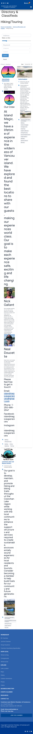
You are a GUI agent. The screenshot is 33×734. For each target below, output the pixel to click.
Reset (5, 59)
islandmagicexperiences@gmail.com (9, 397)
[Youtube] (8, 3)
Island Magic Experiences (5, 80)
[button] (31, 7)
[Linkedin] (4, 3)
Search (5, 55)
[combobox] (16, 44)
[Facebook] (2, 3)
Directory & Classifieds (6, 26)
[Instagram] (6, 3)
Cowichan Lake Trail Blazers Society (8, 462)
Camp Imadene (22, 79)
